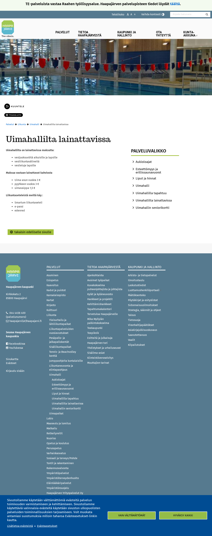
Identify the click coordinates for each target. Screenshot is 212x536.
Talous (132, 315)
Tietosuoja (134, 320)
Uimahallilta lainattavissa (154, 200)
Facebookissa (17, 343)
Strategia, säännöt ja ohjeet (144, 310)
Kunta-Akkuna (189, 33)
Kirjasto (51, 305)
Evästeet (11, 363)
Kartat (50, 300)
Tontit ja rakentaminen (60, 463)
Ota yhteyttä (163, 33)
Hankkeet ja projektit (100, 299)
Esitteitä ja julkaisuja (99, 337)
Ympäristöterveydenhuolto (63, 478)
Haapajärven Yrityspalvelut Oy (65, 493)
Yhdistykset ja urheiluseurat (104, 347)
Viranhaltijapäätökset (141, 325)
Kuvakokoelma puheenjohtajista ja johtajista (104, 287)
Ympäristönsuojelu (58, 488)
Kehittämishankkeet (99, 304)
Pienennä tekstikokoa (133, 14)
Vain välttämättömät (131, 515)
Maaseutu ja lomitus (59, 423)
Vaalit (131, 339)
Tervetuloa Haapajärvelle (102, 314)
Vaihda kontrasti (151, 14)
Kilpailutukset (136, 344)
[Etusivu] (9, 28)
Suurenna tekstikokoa (126, 14)
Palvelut (62, 32)
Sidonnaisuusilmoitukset (143, 305)
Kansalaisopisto (56, 295)
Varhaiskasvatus (56, 453)
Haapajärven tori (97, 342)
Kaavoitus (52, 285)
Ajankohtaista (95, 275)
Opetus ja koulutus (58, 443)
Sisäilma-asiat (96, 352)
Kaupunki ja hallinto (126, 33)
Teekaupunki (95, 328)
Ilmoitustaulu (136, 280)
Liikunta (22, 124)
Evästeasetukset (47, 526)
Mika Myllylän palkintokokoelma (98, 321)
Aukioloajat (144, 162)
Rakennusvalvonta (58, 468)
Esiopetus (52, 280)
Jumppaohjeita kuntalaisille (66, 360)
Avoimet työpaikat (98, 280)
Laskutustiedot (137, 285)
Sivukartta (12, 359)
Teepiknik (93, 333)
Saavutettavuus (137, 335)
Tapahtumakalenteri (99, 309)
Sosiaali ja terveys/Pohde (62, 458)
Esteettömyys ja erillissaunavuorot (148, 170)
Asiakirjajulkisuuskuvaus (142, 330)
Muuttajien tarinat (98, 362)
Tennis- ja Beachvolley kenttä (62, 353)
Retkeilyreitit (55, 433)
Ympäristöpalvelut (58, 473)
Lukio (50, 418)
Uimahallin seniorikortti (152, 208)
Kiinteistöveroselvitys (100, 357)
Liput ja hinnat (146, 178)
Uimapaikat (56, 413)
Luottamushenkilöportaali (143, 290)
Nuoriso (51, 438)
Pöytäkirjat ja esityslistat (143, 300)
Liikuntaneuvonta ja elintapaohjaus (61, 367)
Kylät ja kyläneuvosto (100, 294)
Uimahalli (34, 124)
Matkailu (52, 428)
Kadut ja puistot (56, 290)
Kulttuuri (52, 310)
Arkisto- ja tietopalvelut (142, 275)
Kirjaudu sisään (15, 370)
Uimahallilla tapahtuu (151, 193)
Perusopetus (54, 448)
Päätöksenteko (137, 295)
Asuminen (52, 275)
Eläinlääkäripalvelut (59, 483)
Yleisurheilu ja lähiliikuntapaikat (60, 322)
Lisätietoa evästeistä (20, 526)
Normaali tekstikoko (129, 14)
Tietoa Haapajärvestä (89, 33)
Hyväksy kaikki (183, 515)
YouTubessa (16, 347)
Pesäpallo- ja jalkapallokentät (59, 339)
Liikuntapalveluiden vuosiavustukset (61, 331)
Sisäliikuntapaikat (60, 346)
